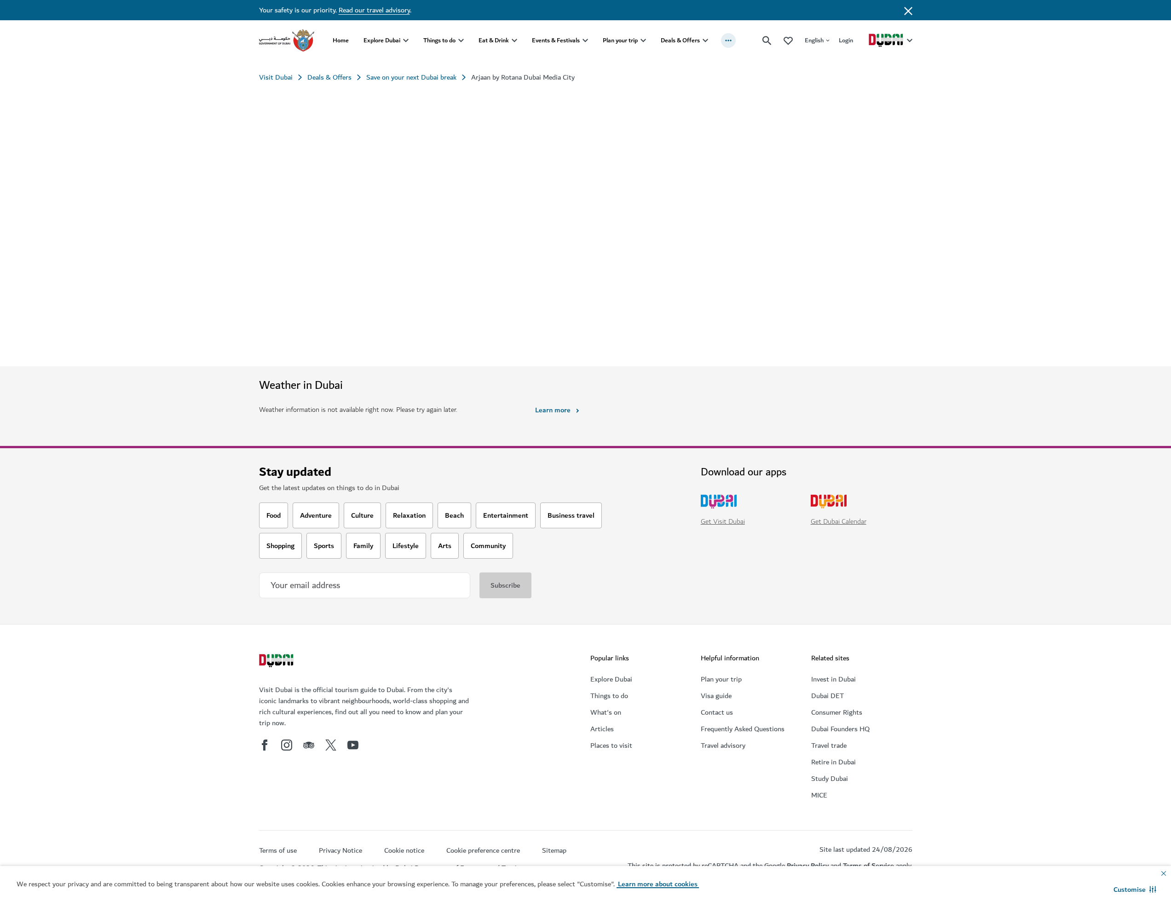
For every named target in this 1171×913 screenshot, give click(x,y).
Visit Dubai (276, 77)
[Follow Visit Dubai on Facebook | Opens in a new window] (264, 745)
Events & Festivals (556, 40)
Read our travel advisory (374, 10)
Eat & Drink (494, 40)
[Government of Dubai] (286, 40)
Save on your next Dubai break (411, 77)
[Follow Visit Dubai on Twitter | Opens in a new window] (330, 745)
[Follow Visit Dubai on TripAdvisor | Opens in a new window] (308, 745)
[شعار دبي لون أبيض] (277, 662)
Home (341, 40)
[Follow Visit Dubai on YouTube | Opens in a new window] (352, 745)
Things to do (439, 40)
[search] (767, 40)
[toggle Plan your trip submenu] (643, 40)
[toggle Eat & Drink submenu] (514, 40)
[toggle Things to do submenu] (461, 40)
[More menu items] (728, 40)
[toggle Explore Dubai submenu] (406, 40)
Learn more (553, 410)
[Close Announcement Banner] (908, 10)
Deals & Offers (680, 40)
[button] (1134, 889)
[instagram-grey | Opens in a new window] (286, 745)
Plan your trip (620, 40)
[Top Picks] (788, 40)
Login (846, 40)
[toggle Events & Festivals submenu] (585, 40)
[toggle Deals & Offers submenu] (705, 40)
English (814, 40)
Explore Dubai (381, 40)
